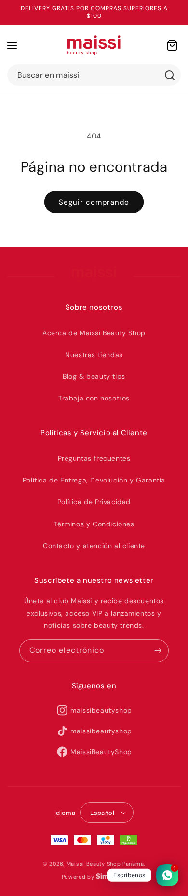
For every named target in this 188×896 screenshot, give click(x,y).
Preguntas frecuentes (94, 458)
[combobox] (94, 75)
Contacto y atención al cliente (94, 545)
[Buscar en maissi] (169, 75)
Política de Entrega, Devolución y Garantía (94, 480)
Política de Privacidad (94, 501)
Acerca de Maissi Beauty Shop (94, 333)
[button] (12, 45)
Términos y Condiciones (94, 524)
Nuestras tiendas (94, 354)
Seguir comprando (94, 202)
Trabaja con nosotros (94, 398)
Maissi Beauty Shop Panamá (105, 863)
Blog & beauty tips (94, 376)
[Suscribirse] (157, 650)
